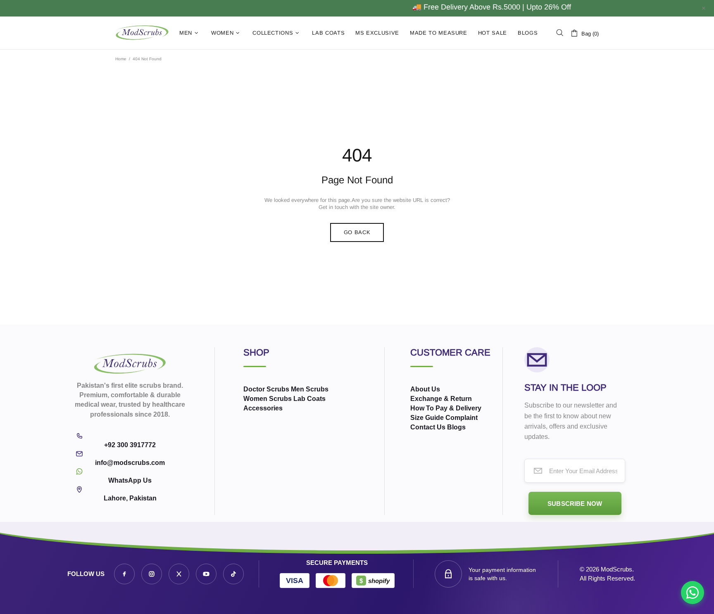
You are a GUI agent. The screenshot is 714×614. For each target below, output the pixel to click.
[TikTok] (233, 574)
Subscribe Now (574, 503)
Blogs (456, 427)
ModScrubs (142, 33)
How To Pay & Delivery (445, 408)
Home (120, 59)
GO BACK (357, 232)
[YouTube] (206, 574)
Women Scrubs (267, 398)
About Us (425, 389)
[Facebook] (124, 574)
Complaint (461, 417)
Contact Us (427, 427)
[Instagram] (151, 574)
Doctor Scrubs (266, 389)
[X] (179, 574)
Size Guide (427, 417)
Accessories (263, 408)
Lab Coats (309, 398)
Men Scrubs (309, 389)
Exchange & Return (441, 398)
